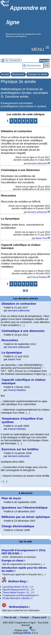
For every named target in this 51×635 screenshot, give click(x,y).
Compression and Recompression (19, 595)
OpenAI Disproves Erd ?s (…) (17, 589)
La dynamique (12, 352)
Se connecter (12, 60)
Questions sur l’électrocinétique (25, 507)
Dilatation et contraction (19, 303)
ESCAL (27, 633)
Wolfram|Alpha (18, 606)
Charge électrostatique (18, 526)
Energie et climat (12, 560)
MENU (37, 49)
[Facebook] (24, 291)
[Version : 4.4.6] (32, 630)
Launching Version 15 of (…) (16, 587)
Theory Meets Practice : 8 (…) (17, 592)
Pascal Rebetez (39, 277)
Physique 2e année (37, 74)
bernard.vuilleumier (37, 163)
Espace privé (39, 617)
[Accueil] (5, 6)
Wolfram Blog (17, 581)
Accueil (5, 74)
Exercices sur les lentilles (20, 449)
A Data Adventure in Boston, (16, 598)
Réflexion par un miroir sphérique (26, 516)
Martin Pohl (41, 238)
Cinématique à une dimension (23, 330)
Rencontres (10, 340)
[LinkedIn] (27, 291)
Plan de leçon (11, 498)
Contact (24, 617)
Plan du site (10, 617)
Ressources (18, 74)
